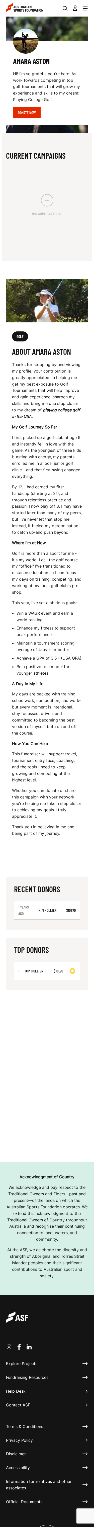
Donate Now (27, 112)
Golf (20, 336)
